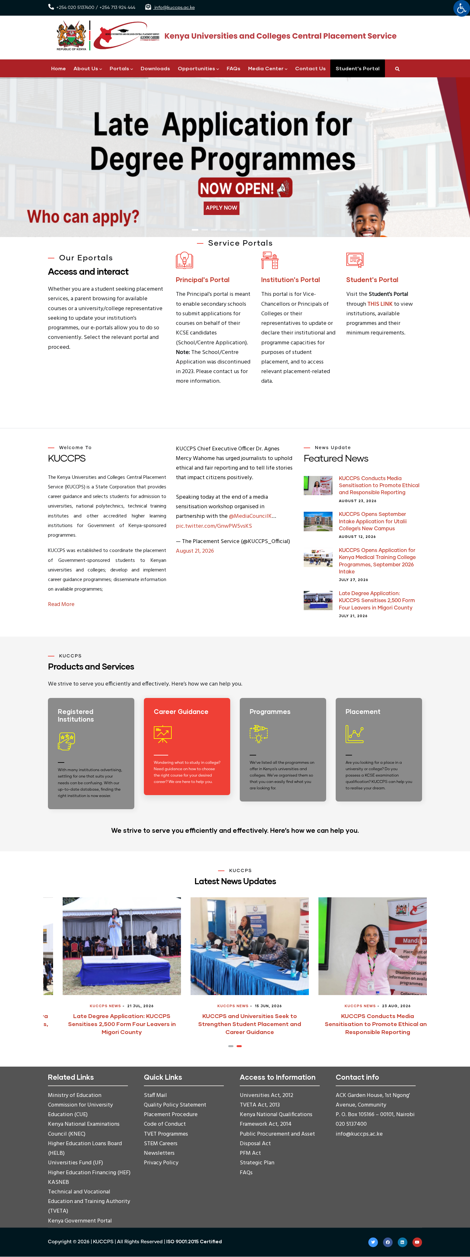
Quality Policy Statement (175, 1105)
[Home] (224, 35)
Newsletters (159, 1153)
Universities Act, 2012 (266, 1095)
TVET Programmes (166, 1134)
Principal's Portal (203, 279)
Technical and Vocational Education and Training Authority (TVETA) (89, 1201)
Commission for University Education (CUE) (80, 1109)
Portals (119, 68)
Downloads (155, 68)
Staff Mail (155, 1095)
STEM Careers (160, 1143)
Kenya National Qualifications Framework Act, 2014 (276, 1119)
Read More (61, 604)
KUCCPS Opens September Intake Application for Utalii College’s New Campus (373, 521)
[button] (230, 1046)
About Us (86, 68)
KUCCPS (103, 1241)
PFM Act (250, 1153)
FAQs (233, 68)
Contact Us (310, 68)
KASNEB (58, 1182)
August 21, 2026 (195, 551)
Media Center (266, 68)
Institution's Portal (290, 279)
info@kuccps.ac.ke (174, 7)
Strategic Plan (257, 1163)
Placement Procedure (171, 1114)
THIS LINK (380, 304)
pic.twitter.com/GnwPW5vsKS (214, 526)
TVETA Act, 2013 (260, 1105)
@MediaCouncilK (250, 516)
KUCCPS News (90, 1006)
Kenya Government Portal (80, 1221)
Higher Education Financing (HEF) (89, 1172)
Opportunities (196, 68)
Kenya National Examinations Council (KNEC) (84, 1129)
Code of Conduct (165, 1124)
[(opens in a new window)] (187, 753)
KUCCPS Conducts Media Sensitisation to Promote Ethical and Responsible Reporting (379, 485)
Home (58, 68)
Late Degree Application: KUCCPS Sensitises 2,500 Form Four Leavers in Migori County (377, 600)
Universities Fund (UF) (75, 1163)
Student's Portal (358, 68)
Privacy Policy (161, 1163)
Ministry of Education (74, 1095)
